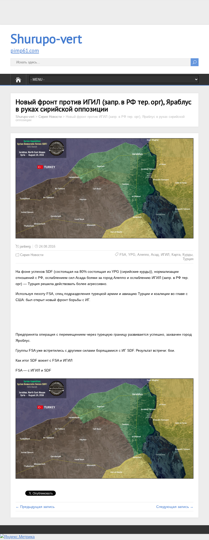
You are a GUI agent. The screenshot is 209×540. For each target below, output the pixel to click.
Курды (187, 255)
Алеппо (143, 255)
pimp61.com (24, 50)
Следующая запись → (174, 507)
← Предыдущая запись (35, 507)
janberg (25, 246)
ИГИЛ (165, 255)
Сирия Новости (31, 255)
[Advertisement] (104, 11)
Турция (188, 259)
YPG (131, 255)
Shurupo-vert (46, 38)
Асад (155, 255)
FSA (123, 255)
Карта (176, 255)
